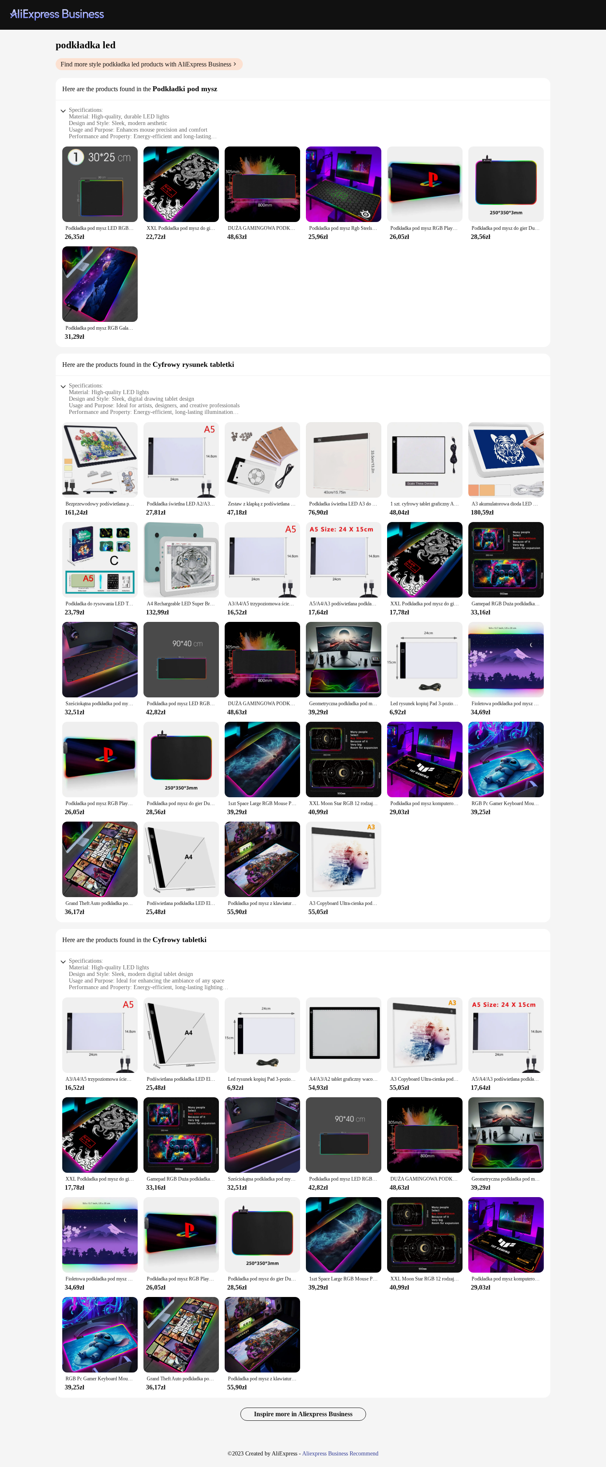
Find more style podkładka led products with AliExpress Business (146, 64)
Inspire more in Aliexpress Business (303, 1413)
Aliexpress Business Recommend (340, 1453)
